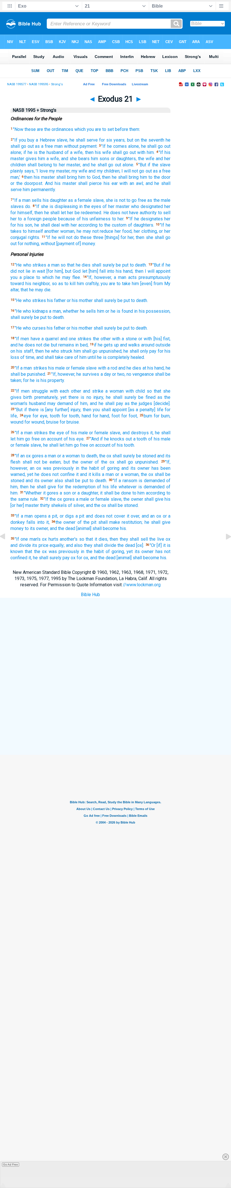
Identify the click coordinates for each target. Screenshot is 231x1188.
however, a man (110, 277)
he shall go (152, 146)
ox (44, 539)
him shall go (86, 351)
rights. (34, 237)
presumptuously (154, 277)
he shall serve (84, 140)
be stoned (146, 455)
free (142, 200)
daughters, (126, 158)
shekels (59, 505)
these (86, 237)
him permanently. (39, 189)
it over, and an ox (144, 516)
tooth (55, 416)
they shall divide (100, 545)
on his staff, (22, 351)
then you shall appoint (105, 409)
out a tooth (136, 439)
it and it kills (88, 474)
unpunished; (110, 351)
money (17, 528)
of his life (107, 486)
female (78, 368)
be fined (146, 397)
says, (29, 171)
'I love (42, 171)
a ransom (128, 480)
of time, (27, 357)
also (59, 480)
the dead (126, 545)
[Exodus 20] (7, 549)
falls (30, 522)
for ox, (83, 557)
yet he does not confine (50, 474)
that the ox (36, 551)
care (69, 357)
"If (15, 140)
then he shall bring (120, 177)
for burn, (162, 416)
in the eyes (90, 206)
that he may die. (36, 289)
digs (69, 516)
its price (40, 545)
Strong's (57, 84)
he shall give (158, 522)
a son (65, 493)
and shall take (49, 357)
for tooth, (71, 416)
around (147, 345)
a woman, (130, 474)
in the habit (87, 468)
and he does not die (30, 345)
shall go (120, 152)
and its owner (135, 468)
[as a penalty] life (145, 409)
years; (119, 140)
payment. (88, 146)
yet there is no (75, 397)
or (113, 158)
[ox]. (140, 545)
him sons (100, 158)
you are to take (115, 283)
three (98, 237)
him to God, (89, 177)
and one (68, 338)
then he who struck (53, 351)
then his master (39, 177)
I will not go (133, 171)
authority (148, 212)
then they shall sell (129, 539)
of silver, (76, 505)
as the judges (138, 403)
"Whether (33, 493)
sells (36, 200)
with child (135, 391)
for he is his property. (44, 380)
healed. (138, 357)
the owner (65, 522)
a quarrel (50, 338)
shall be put (76, 480)
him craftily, (88, 283)
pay (152, 351)
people (50, 219)
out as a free (40, 146)
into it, (43, 522)
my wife (79, 171)
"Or (153, 545)
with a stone (124, 338)
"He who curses (30, 328)
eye (27, 416)
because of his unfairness (84, 219)
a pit (80, 516)
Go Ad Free (10, 1164)
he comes (117, 146)
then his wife (98, 152)
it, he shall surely (44, 557)
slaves (17, 206)
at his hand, (154, 368)
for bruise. (70, 422)
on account (51, 439)
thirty (45, 505)
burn (148, 416)
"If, (89, 277)
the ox (105, 455)
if (24, 152)
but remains (62, 345)
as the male (158, 200)
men (25, 338)
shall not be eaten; (42, 462)
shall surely (103, 265)
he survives (87, 374)
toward (17, 283)
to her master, (67, 164)
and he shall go (98, 164)
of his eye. (74, 439)
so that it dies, (93, 539)
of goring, (115, 551)
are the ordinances (55, 129)
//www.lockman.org (142, 584)
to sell (164, 212)
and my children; (104, 171)
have (35, 338)
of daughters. (141, 225)
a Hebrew (45, 140)
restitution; (132, 522)
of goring (110, 468)
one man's (30, 539)
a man (24, 200)
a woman (114, 391)
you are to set (100, 129)
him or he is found (115, 311)
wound (16, 422)
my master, (59, 171)
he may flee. (68, 277)
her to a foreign (25, 219)
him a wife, (49, 158)
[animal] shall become (97, 528)
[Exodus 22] (224, 549)
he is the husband (45, 152)
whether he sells (79, 311)
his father (56, 300)
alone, (134, 146)
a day (106, 374)
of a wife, (74, 152)
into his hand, (120, 271)
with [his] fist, (157, 338)
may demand (60, 403)
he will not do (65, 237)
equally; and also (66, 545)
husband (37, 403)
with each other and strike (76, 391)
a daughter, (88, 493)
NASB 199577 (16, 84)
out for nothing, (25, 243)
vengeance (143, 374)
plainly (16, 171)
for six (105, 140)
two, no (124, 374)
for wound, (35, 422)
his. (123, 528)
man (58, 146)
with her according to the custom (93, 225)
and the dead (62, 528)
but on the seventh (145, 140)
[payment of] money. (76, 243)
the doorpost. (29, 183)
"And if (96, 439)
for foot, (129, 416)
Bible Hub (90, 594)
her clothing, (146, 231)
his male (56, 368)
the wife (146, 158)
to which (45, 277)
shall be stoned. (123, 505)
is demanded (152, 480)
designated (152, 206)
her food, (123, 231)
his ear (111, 183)
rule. (34, 499)
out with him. (142, 152)
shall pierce (90, 183)
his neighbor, (37, 283)
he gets (105, 345)
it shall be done (115, 493)
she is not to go (121, 200)
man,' (15, 177)
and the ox (96, 505)
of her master (116, 206)
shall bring (66, 177)
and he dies (129, 368)
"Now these (24, 129)
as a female (80, 200)
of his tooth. (123, 445)
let (84, 271)
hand (86, 416)
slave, (62, 140)
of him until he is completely (102, 357)
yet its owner (140, 551)
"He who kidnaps (31, 311)
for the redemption (76, 486)
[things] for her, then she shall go (137, 237)
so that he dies (75, 265)
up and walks (127, 345)
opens (40, 516)
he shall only (135, 351)
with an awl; (131, 183)
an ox (25, 455)
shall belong (39, 164)
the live (156, 539)
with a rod (107, 368)
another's (68, 539)
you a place (22, 277)
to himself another (41, 231)
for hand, (101, 416)
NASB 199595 (38, 84)
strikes (84, 338)
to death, (89, 455)
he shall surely (121, 397)
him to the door (155, 177)
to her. (118, 219)
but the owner (78, 462)
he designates (148, 219)
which (80, 129)
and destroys (136, 432)
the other (102, 338)
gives (31, 158)
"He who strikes (30, 265)
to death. (138, 265)
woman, (67, 231)
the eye (56, 432)
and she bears (75, 158)
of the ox (104, 462)
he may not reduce (95, 231)
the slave (161, 164)
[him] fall (97, 271)
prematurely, (46, 397)
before (121, 129)
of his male (76, 432)
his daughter (55, 200)
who (135, 206)
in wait (38, 271)
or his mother (80, 300)
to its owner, (37, 528)
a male (82, 499)
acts (132, 277)
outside (163, 345)
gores (37, 455)
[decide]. (162, 403)
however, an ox (25, 468)
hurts (53, 539)
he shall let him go (61, 445)
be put (122, 265)
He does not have (121, 212)
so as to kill (63, 283)
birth (27, 397)
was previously (58, 468)
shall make (109, 522)
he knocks (114, 439)
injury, (98, 397)
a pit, (53, 516)
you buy (26, 140)
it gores (51, 493)
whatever (128, 486)
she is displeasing (59, 206)
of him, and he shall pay (98, 403)
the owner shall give (143, 499)
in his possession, (152, 311)
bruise (52, 422)
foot (116, 416)
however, (66, 374)
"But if (144, 164)
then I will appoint (153, 271)
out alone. (124, 164)
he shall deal (47, 225)
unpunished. (147, 462)
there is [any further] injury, (54, 409)
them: (134, 129)
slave (91, 368)
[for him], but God (63, 271)
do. (28, 206)
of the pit (87, 522)
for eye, (40, 416)
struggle (40, 391)
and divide (20, 545)
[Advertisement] (121, 713)
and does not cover (105, 516)
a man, (55, 311)
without (71, 146)
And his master (60, 183)
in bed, (81, 345)
